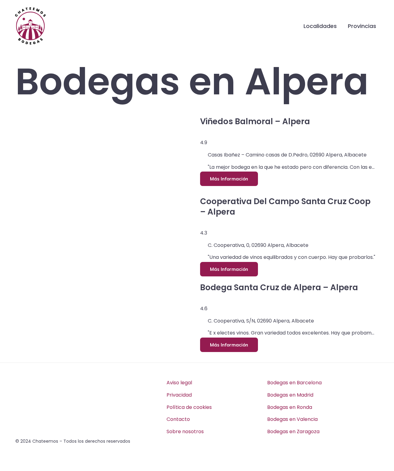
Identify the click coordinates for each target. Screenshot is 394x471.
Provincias (362, 26)
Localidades (320, 26)
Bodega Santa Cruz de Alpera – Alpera (279, 287)
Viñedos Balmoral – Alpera (255, 121)
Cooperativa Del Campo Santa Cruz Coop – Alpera (285, 206)
